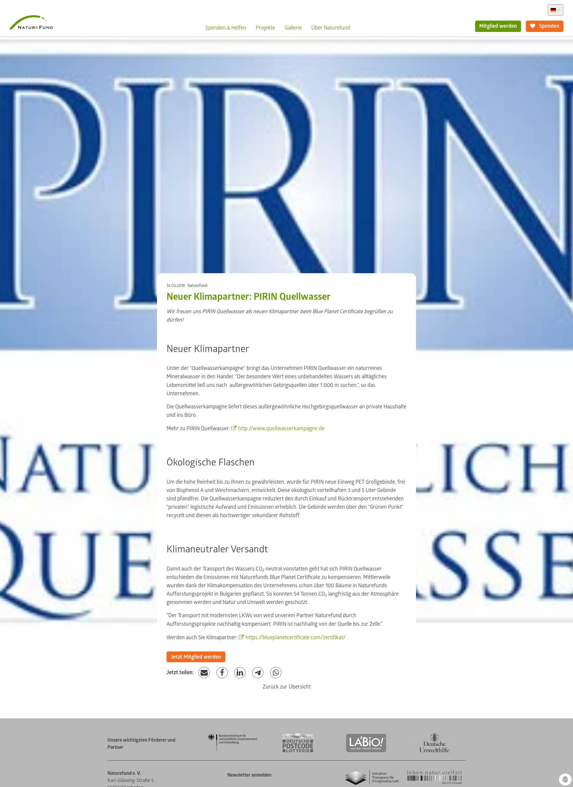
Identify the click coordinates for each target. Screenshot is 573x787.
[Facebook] (222, 672)
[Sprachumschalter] (555, 10)
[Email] (204, 672)
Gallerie (293, 28)
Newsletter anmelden (249, 775)
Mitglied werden (498, 26)
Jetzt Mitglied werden (196, 657)
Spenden (548, 26)
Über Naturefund (330, 28)
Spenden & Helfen (225, 28)
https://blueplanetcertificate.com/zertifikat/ (296, 637)
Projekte (265, 28)
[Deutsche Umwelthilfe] (434, 751)
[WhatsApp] (275, 672)
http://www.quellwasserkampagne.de (281, 428)
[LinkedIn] (240, 672)
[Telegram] (258, 672)
